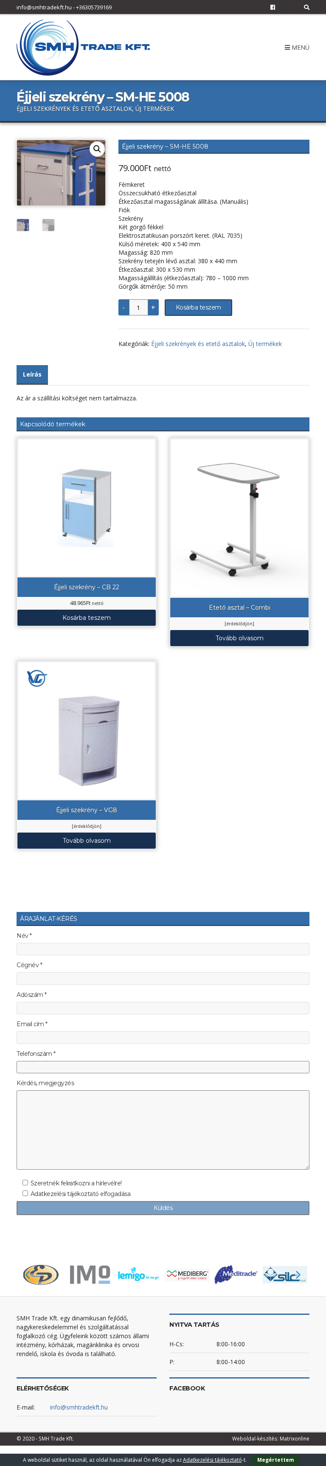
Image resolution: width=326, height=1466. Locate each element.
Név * (24, 936)
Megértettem (275, 1459)
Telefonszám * (36, 1054)
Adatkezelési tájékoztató (212, 1459)
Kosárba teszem (198, 307)
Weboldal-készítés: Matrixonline (270, 1438)
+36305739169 (94, 7)
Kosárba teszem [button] (86, 618)
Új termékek (265, 344)
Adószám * (32, 995)
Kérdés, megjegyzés (45, 1083)
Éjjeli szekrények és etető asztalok (198, 344)
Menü (299, 47)
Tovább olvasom (240, 638)
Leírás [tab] (32, 374)
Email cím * (32, 1024)
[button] (97, 149)
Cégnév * (29, 965)
